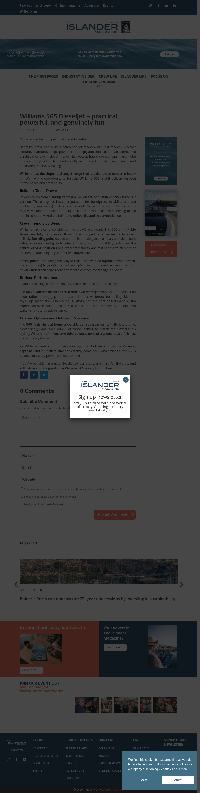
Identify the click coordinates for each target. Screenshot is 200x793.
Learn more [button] (180, 769)
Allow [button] (178, 779)
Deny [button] (144, 779)
